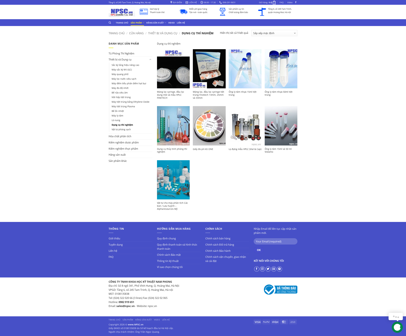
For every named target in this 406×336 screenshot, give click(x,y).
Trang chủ (122, 22)
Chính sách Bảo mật (169, 255)
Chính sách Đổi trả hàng (219, 244)
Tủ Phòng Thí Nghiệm (121, 53)
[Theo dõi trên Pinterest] (279, 269)
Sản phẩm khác (118, 161)
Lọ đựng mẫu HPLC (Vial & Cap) (245, 149)
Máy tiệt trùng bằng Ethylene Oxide (130, 101)
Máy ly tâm (117, 115)
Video (290, 2)
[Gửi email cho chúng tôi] (273, 269)
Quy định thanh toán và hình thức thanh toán (177, 246)
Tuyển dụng (116, 244)
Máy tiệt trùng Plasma (123, 106)
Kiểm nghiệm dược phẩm (124, 142)
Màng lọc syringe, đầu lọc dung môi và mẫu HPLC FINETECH (170, 94)
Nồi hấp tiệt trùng (121, 97)
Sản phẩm (136, 22)
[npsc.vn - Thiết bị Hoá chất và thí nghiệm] (122, 12)
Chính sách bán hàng (217, 238)
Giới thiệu (114, 238)
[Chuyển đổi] (150, 60)
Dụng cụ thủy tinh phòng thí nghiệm (172, 150)
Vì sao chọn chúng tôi (170, 267)
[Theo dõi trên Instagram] (262, 269)
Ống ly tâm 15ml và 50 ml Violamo (278, 150)
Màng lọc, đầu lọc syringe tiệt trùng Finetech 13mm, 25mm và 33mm (208, 94)
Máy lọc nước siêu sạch (124, 78)
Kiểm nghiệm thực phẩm (123, 148)
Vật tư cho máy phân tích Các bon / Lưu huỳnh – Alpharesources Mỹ (172, 205)
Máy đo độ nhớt (120, 87)
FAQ (282, 2)
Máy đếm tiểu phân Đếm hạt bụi (129, 83)
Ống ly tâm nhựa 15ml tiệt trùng (242, 93)
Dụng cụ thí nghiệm (122, 124)
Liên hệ (181, 22)
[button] (267, 2)
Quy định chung (166, 238)
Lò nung (116, 120)
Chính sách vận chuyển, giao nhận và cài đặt (225, 259)
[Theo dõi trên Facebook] (296, 2)
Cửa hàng (136, 33)
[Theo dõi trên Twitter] (268, 269)
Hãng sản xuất (155, 22)
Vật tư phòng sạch (121, 129)
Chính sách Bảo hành (218, 251)
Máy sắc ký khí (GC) (122, 69)
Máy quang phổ (120, 74)
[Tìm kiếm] (110, 23)
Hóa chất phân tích (120, 136)
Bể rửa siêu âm (120, 92)
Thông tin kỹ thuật (168, 261)
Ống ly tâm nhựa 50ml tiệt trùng (278, 93)
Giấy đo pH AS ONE (203, 149)
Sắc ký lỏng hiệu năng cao (125, 64)
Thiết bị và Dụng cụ (162, 33)
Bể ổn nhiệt (118, 110)
